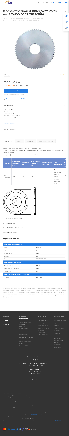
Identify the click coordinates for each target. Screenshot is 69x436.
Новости (56, 325)
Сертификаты (58, 323)
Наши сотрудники (59, 328)
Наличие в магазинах (46, 141)
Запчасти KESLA (24, 345)
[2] (60, 75)
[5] (65, 75)
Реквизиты (57, 344)
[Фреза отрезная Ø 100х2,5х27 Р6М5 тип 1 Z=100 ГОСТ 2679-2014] (34, 49)
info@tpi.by (36, 360)
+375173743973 (58, 420)
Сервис (5, 320)
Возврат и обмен (43, 325)
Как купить (42, 317)
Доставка (30, 141)
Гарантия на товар (43, 328)
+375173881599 (35, 356)
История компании (60, 320)
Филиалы (6, 317)
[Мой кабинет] (47, 3)
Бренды (6, 324)
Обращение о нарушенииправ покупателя (43, 332)
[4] (63, 75)
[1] (58, 75)
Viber (37, 379)
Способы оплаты (43, 320)
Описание (8, 141)
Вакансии (57, 330)
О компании (59, 317)
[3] (62, 75)
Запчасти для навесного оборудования (23, 332)
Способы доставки (43, 323)
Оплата (19, 141)
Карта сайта (57, 347)
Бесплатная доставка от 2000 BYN (15, 99)
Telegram (32, 379)
